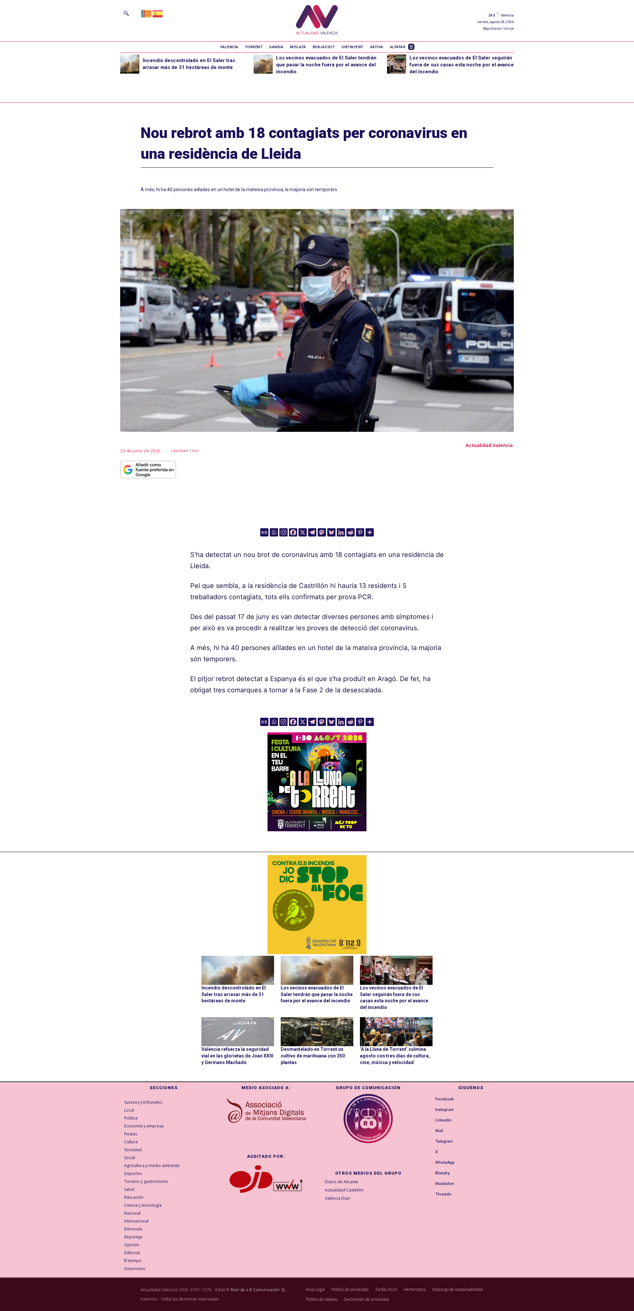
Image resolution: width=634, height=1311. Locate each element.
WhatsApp (444, 1162)
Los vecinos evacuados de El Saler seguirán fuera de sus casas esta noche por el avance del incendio (461, 65)
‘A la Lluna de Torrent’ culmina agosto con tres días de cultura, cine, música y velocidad (395, 1056)
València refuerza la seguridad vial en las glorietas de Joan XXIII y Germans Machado (237, 1056)
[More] (370, 532)
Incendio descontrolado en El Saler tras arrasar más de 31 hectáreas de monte (233, 994)
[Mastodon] (322, 532)
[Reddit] (350, 532)
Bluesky (442, 1173)
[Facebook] (293, 532)
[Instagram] (283, 532)
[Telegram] (312, 532)
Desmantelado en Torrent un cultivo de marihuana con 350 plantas (313, 1056)
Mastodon (444, 1183)
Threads (443, 1194)
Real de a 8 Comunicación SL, (258, 1290)
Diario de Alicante (341, 1182)
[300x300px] (317, 829)
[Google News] (264, 532)
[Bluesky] (331, 532)
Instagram (444, 1109)
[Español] (157, 13)
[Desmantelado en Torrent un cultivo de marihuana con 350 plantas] (317, 1031)
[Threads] (429, 1194)
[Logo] (317, 20)
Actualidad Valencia (489, 445)
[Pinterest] (360, 532)
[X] (303, 532)
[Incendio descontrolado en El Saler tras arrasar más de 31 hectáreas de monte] (129, 64)
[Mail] (429, 1130)
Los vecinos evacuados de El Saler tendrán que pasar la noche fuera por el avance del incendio (326, 65)
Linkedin (443, 1120)
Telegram (444, 1141)
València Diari (337, 1198)
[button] (126, 13)
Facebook (444, 1099)
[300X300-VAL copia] (317, 904)
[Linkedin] (341, 532)
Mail (439, 1130)
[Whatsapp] (274, 532)
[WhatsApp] (429, 1162)
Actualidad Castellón (344, 1190)
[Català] (146, 13)
